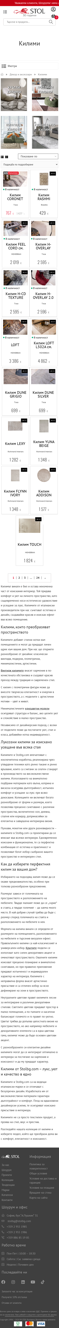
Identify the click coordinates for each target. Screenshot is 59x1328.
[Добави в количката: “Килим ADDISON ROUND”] (36, 485)
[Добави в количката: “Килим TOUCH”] (21, 535)
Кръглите (31, 948)
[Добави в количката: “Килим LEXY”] (7, 436)
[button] (14, 387)
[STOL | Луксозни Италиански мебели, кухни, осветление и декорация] (2, 74)
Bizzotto (44, 205)
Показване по (29, 156)
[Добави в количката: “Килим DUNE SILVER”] (35, 387)
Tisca (15, 205)
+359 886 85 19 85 (18, 1237)
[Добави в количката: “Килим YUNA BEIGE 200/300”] (36, 436)
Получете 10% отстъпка (14, 1297)
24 (37, 577)
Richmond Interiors (15, 451)
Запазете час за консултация (17, 1291)
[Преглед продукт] (20, 189)
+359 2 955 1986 (17, 1232)
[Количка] (53, 16)
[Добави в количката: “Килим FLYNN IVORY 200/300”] (7, 485)
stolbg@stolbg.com (19, 1221)
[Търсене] (51, 22)
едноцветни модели (37, 708)
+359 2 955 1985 (17, 1226)
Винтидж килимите (12, 670)
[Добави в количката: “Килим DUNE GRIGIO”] (7, 387)
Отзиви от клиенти (11, 1303)
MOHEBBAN (16, 254)
